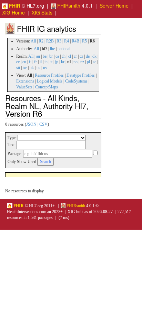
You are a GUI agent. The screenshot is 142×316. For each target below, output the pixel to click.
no (75, 61)
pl (88, 61)
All (33, 41)
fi (30, 61)
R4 (66, 41)
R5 (84, 41)
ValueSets (24, 87)
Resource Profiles (49, 75)
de (88, 56)
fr (35, 61)
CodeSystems (76, 81)
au (38, 56)
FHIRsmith (68, 5)
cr (75, 56)
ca (57, 56)
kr (62, 61)
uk (32, 67)
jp (56, 61)
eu (24, 61)
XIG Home (13, 12)
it (51, 61)
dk (94, 56)
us (38, 67)
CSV (43, 124)
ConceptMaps (46, 87)
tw (25, 67)
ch (63, 56)
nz (82, 61)
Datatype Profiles (81, 75)
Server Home (114, 5)
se (94, 61)
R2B (50, 41)
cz (81, 56)
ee (18, 61)
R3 (59, 41)
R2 (41, 41)
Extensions (25, 81)
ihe (52, 48)
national (64, 48)
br (51, 56)
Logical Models (49, 81)
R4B (75, 41)
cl (69, 56)
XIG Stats (42, 12)
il (41, 61)
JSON (31, 124)
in (46, 61)
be (45, 56)
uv (45, 67)
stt (18, 67)
